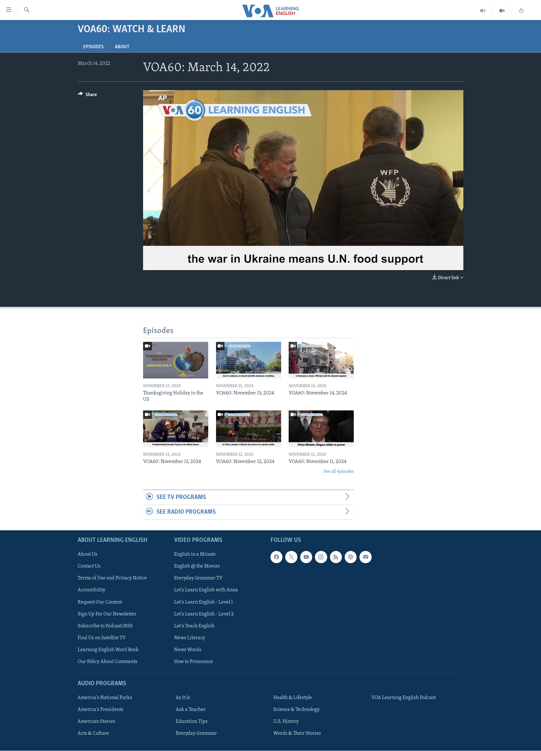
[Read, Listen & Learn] (521, 11)
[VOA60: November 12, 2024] (248, 428)
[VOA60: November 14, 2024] (321, 360)
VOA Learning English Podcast (403, 698)
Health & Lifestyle (292, 698)
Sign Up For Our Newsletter (107, 614)
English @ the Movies (197, 566)
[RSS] (336, 557)
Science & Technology (296, 709)
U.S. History (286, 721)
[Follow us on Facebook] (276, 557)
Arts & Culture (93, 733)
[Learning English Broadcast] (482, 11)
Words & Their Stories (297, 733)
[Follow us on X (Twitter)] (291, 557)
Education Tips (192, 721)
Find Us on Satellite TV (102, 637)
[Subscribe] (365, 557)
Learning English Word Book (108, 649)
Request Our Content (100, 602)
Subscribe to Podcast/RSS (105, 626)
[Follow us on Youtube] (306, 557)
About (122, 46)
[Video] (502, 11)
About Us (87, 554)
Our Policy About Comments (107, 661)
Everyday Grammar (196, 733)
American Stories (96, 721)
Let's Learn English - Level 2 (204, 614)
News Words (187, 649)
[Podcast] (351, 557)
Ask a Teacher (191, 709)
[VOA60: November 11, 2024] (321, 428)
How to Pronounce (193, 661)
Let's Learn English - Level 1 (203, 602)
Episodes (93, 46)
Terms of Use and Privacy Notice (112, 578)
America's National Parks (105, 698)
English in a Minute (195, 554)
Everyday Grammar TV (198, 578)
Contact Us (89, 566)
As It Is (183, 698)
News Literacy (189, 637)
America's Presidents (100, 709)
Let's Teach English (194, 626)
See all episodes (338, 471)
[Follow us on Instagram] (321, 557)
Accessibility (91, 590)
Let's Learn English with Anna (206, 590)
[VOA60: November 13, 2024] (175, 428)
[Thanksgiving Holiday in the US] (175, 360)
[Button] (87, 96)
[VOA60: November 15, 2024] (248, 360)
